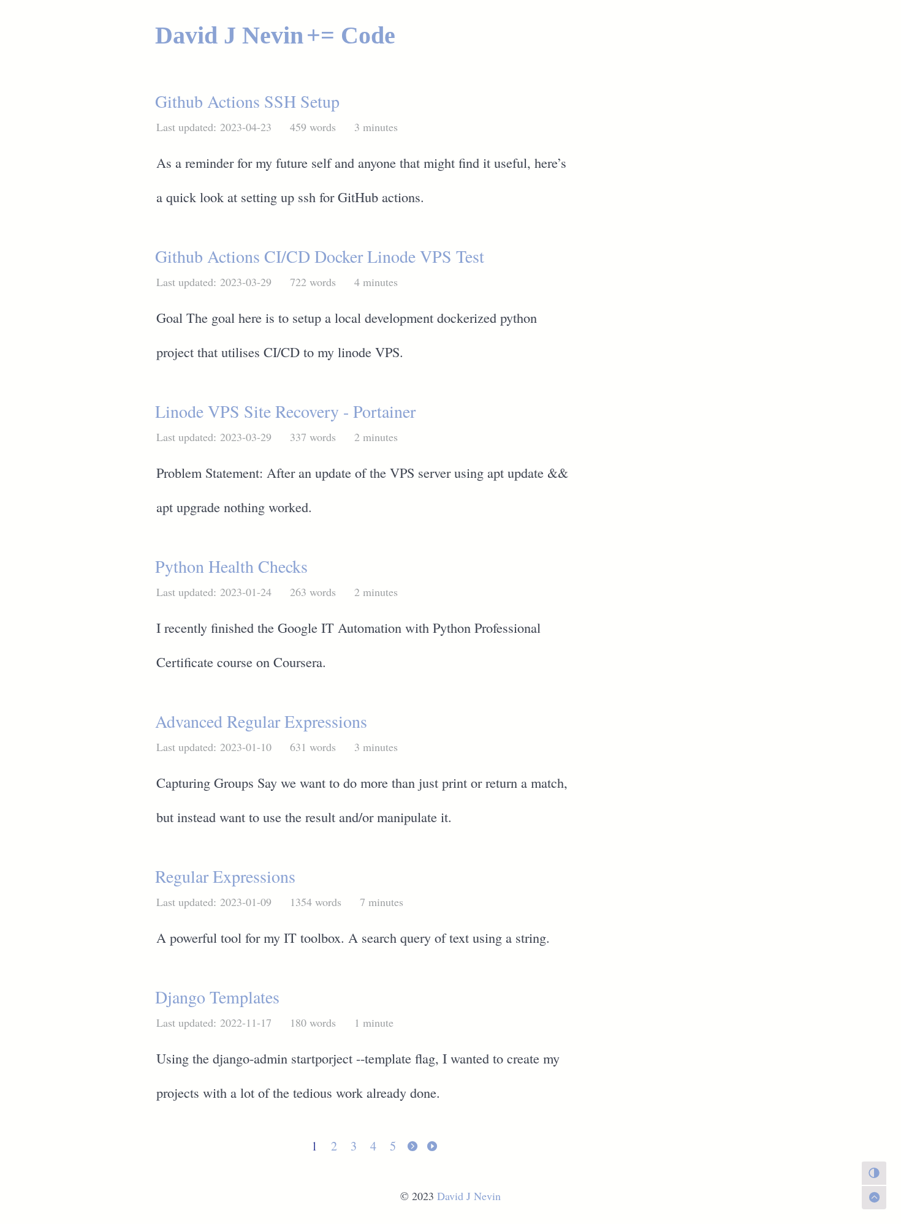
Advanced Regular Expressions (261, 721)
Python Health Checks (231, 566)
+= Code (350, 35)
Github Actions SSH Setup (247, 101)
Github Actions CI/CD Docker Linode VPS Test (319, 256)
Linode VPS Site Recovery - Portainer (285, 411)
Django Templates (217, 996)
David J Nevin (229, 35)
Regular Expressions (225, 876)
